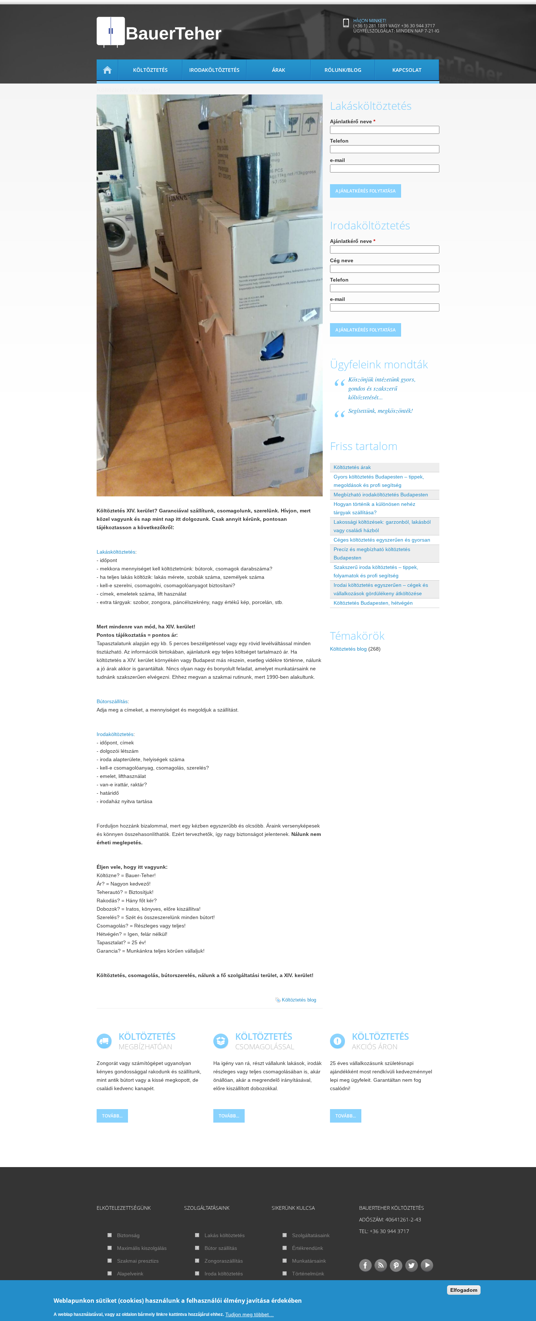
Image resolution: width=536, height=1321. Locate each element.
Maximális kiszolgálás (142, 1248)
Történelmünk (308, 1274)
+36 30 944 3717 (418, 26)
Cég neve (341, 260)
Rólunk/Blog (343, 69)
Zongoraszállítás (224, 1261)
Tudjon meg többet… (249, 1314)
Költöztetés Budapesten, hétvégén (373, 603)
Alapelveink (130, 1274)
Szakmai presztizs (138, 1261)
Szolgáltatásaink (311, 1235)
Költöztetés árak (352, 467)
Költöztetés (150, 69)
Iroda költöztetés (224, 1274)
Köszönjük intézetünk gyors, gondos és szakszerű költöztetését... (382, 388)
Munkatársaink (309, 1261)
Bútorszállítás (112, 701)
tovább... (112, 1116)
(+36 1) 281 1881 (370, 26)
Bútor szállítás (221, 1248)
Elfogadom (463, 1290)
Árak (278, 69)
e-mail (337, 160)
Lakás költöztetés (225, 1235)
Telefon (339, 141)
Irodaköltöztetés (214, 69)
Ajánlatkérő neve (352, 121)
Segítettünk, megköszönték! (380, 410)
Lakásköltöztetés (116, 552)
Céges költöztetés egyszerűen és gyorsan (382, 540)
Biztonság (128, 1235)
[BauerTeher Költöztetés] (159, 32)
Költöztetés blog (299, 1000)
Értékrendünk (307, 1248)
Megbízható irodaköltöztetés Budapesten (381, 494)
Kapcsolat (407, 69)
